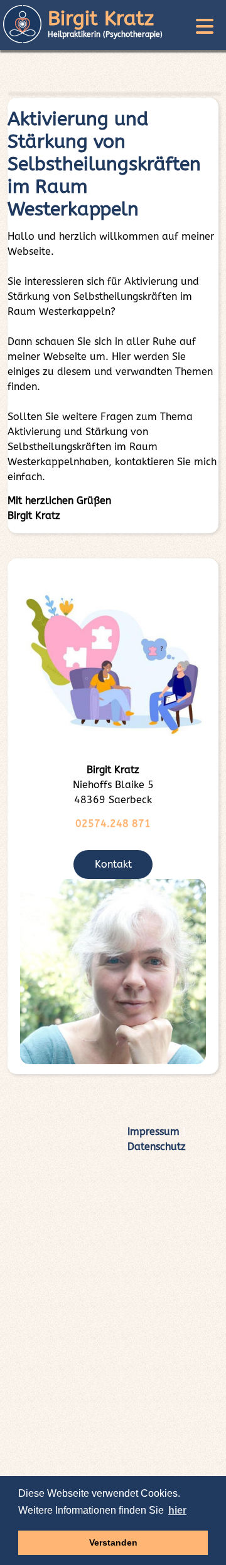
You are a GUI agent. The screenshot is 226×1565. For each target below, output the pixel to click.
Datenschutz (156, 1146)
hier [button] (177, 1510)
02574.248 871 (113, 823)
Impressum (153, 1131)
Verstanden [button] (113, 1542)
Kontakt (113, 864)
